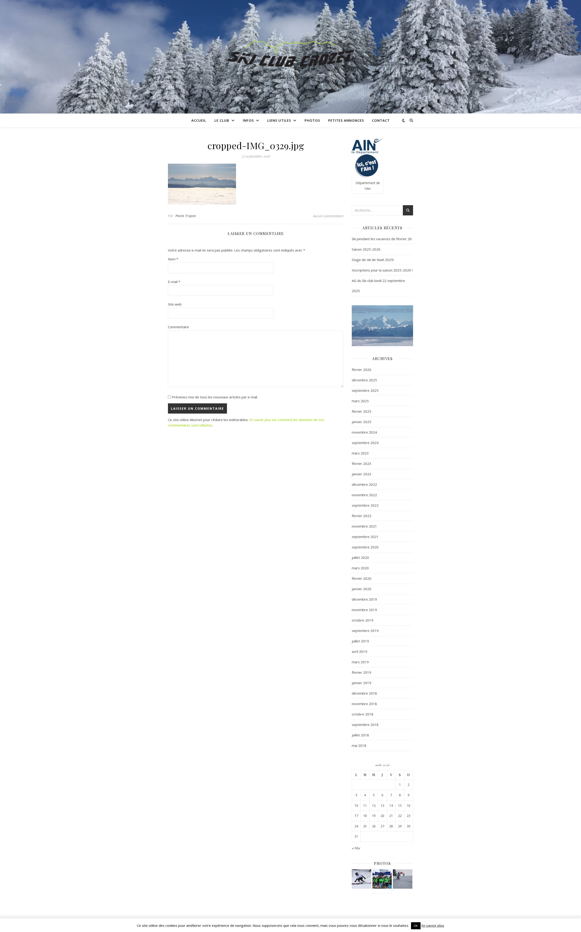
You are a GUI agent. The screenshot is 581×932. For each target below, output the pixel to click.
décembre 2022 (364, 484)
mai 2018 (359, 745)
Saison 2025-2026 (366, 249)
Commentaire (178, 327)
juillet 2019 (360, 641)
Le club (221, 120)
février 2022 (361, 515)
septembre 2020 (365, 547)
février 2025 (361, 411)
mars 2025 (360, 401)
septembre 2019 (365, 630)
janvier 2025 (361, 421)
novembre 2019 (364, 609)
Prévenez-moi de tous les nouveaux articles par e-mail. (215, 397)
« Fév (356, 848)
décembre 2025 (364, 380)
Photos (312, 120)
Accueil (198, 120)
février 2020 (361, 578)
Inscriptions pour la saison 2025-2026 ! (382, 270)
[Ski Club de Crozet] (290, 52)
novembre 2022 (364, 495)
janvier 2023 (361, 474)
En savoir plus (432, 925)
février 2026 (361, 369)
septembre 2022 (365, 505)
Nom (173, 259)
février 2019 (361, 672)
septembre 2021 (365, 536)
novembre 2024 (364, 432)
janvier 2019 (361, 683)
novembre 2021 (364, 526)
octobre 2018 (362, 714)
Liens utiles (279, 120)
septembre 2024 (365, 442)
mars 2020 (360, 568)
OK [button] (416, 926)
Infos (248, 120)
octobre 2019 (362, 620)
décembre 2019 (364, 599)
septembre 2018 (365, 724)
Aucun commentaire (328, 216)
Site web (175, 304)
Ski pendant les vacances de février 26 (382, 239)
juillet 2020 (360, 557)
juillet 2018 (360, 735)
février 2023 (361, 463)
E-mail (174, 281)
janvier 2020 (361, 589)
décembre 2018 (364, 693)
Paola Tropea (185, 216)
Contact (381, 120)
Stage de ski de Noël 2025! (373, 259)
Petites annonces (346, 120)
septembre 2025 (365, 390)
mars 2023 (360, 453)
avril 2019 (359, 651)
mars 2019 (360, 662)
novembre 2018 (364, 703)
